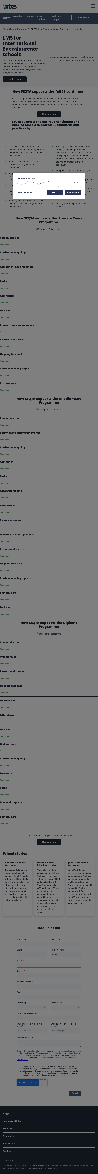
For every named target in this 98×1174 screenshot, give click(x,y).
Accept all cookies (73, 192)
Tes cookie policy (56, 186)
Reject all (55, 192)
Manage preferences (25, 192)
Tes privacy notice (70, 186)
